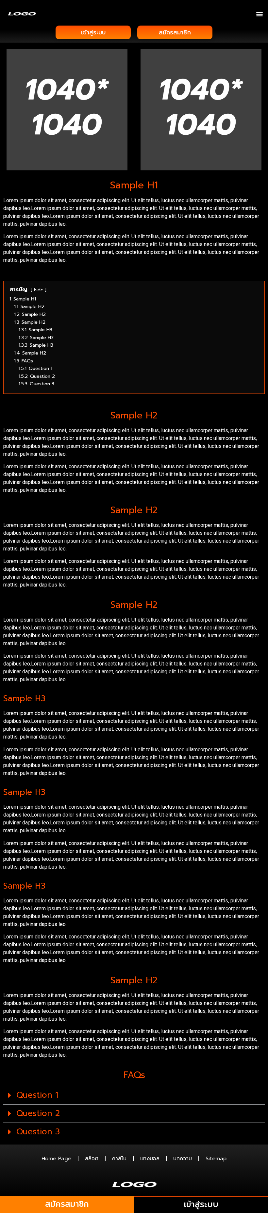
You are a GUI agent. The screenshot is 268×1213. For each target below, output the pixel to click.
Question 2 (38, 1113)
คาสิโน (119, 1159)
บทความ (182, 1159)
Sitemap (216, 1159)
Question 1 (37, 1095)
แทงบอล (149, 1159)
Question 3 (38, 1132)
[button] (259, 13)
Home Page (56, 1159)
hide (38, 290)
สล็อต (91, 1159)
